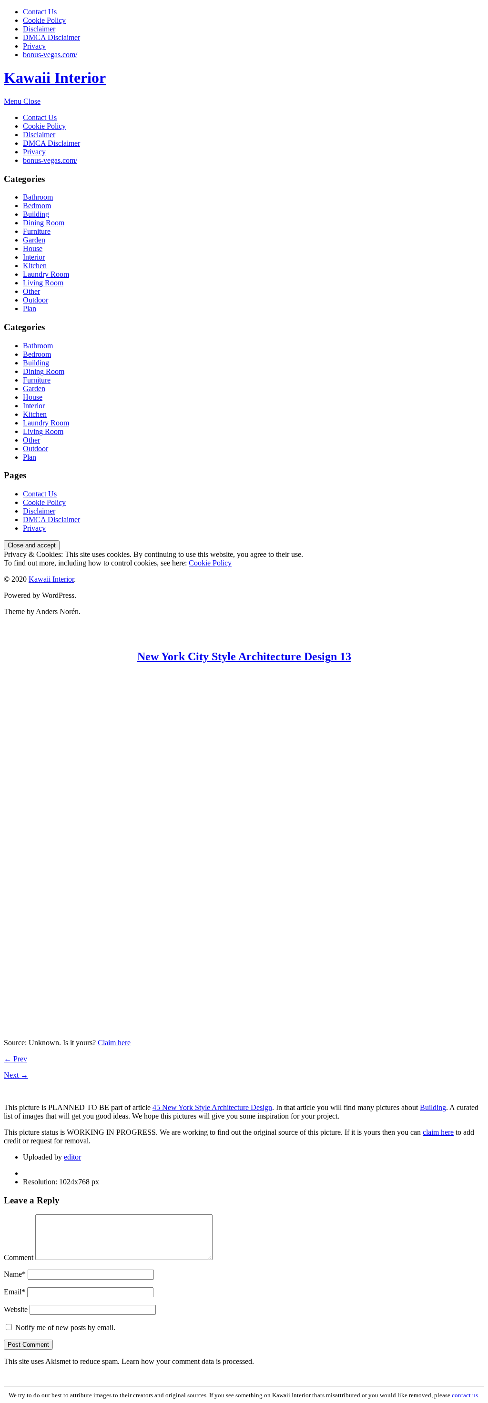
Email (14, 1292)
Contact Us (40, 12)
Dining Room (43, 223)
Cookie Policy (44, 20)
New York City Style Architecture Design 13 (244, 656)
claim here (438, 1132)
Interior (34, 257)
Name (15, 1274)
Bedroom (37, 206)
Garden (34, 240)
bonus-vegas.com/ (50, 54)
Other (31, 291)
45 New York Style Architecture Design (212, 1107)
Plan (29, 308)
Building (36, 214)
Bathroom (38, 197)
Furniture (37, 231)
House (32, 248)
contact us (465, 1395)
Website (16, 1309)
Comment (18, 1257)
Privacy (34, 46)
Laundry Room (46, 274)
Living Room (43, 283)
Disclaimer (39, 29)
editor (72, 1157)
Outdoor (35, 300)
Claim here (114, 1043)
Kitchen (35, 266)
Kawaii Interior (55, 77)
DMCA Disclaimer (51, 37)
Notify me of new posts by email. (65, 1327)
